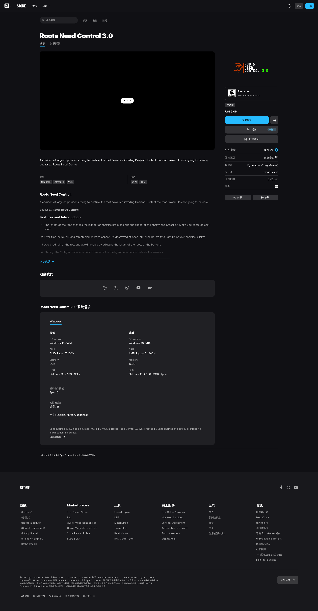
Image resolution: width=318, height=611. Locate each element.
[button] (127, 261)
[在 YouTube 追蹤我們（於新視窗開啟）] (138, 288)
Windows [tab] (56, 321)
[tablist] (127, 321)
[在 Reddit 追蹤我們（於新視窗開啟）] (149, 288)
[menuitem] (85, 20)
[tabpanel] (127, 353)
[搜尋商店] (43, 20)
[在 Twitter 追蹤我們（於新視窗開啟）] (116, 288)
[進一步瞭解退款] (276, 157)
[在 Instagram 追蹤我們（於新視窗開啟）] (127, 288)
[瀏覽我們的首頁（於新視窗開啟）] (104, 288)
